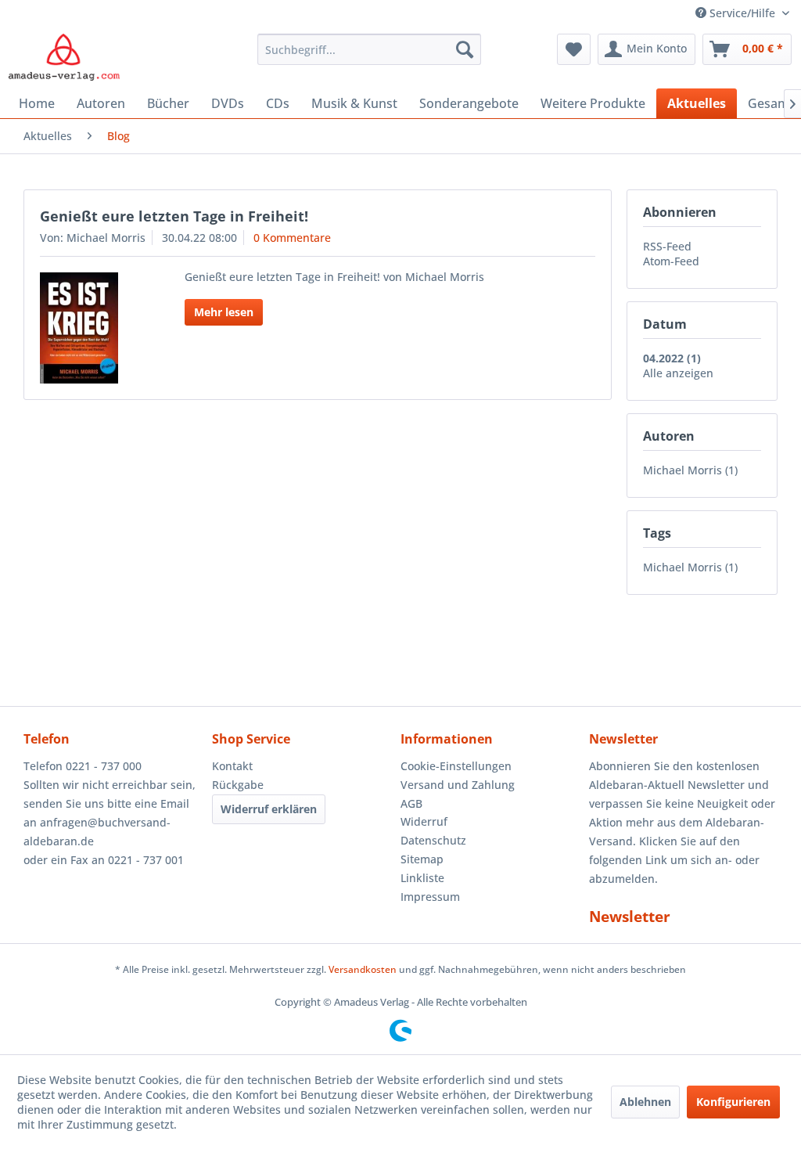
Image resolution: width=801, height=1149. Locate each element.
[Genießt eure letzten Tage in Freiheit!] (95, 328)
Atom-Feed (671, 261)
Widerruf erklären (269, 808)
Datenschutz (433, 840)
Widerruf (423, 821)
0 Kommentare (292, 237)
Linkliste (422, 877)
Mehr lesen (223, 311)
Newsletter (629, 916)
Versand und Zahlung (457, 784)
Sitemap (422, 859)
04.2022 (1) (672, 358)
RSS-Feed (667, 246)
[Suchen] (464, 49)
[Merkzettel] (574, 49)
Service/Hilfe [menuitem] (742, 12)
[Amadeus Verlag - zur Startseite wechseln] (64, 57)
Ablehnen (645, 1101)
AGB (411, 803)
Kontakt (232, 765)
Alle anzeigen (678, 373)
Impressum (430, 896)
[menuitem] (369, 49)
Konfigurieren (733, 1101)
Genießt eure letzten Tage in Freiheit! (174, 216)
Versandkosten (363, 969)
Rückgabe (238, 784)
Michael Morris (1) (690, 470)
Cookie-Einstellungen (456, 765)
